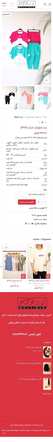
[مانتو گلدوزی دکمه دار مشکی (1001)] (47, 368)
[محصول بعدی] (39, 122)
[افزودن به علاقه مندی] (30, 247)
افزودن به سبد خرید (26, 202)
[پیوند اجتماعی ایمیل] (32, 223)
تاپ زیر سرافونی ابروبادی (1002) (30, 379)
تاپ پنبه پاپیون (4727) (14, 280)
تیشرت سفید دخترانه (39, 283)
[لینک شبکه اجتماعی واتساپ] (29, 223)
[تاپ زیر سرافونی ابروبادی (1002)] (47, 384)
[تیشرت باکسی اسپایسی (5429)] (38, 261)
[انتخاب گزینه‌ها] (47, 276)
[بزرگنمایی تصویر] (46, 80)
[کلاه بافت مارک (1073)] (47, 352)
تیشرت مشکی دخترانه (35, 284)
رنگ (45, 189)
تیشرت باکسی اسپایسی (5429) (39, 280)
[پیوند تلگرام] (26, 223)
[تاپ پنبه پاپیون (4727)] (14, 261)
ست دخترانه (18, 117)
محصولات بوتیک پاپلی (33, 117)
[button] (48, 48)
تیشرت (48, 283)
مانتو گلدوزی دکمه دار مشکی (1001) (29, 363)
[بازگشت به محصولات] (42, 122)
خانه (45, 117)
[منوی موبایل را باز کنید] (49, 4)
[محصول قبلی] (45, 122)
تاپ (14, 283)
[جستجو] (45, 4)
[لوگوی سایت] (26, 4)
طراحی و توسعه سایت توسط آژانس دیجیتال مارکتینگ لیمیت (26, 425)
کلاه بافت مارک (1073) (33, 347)
